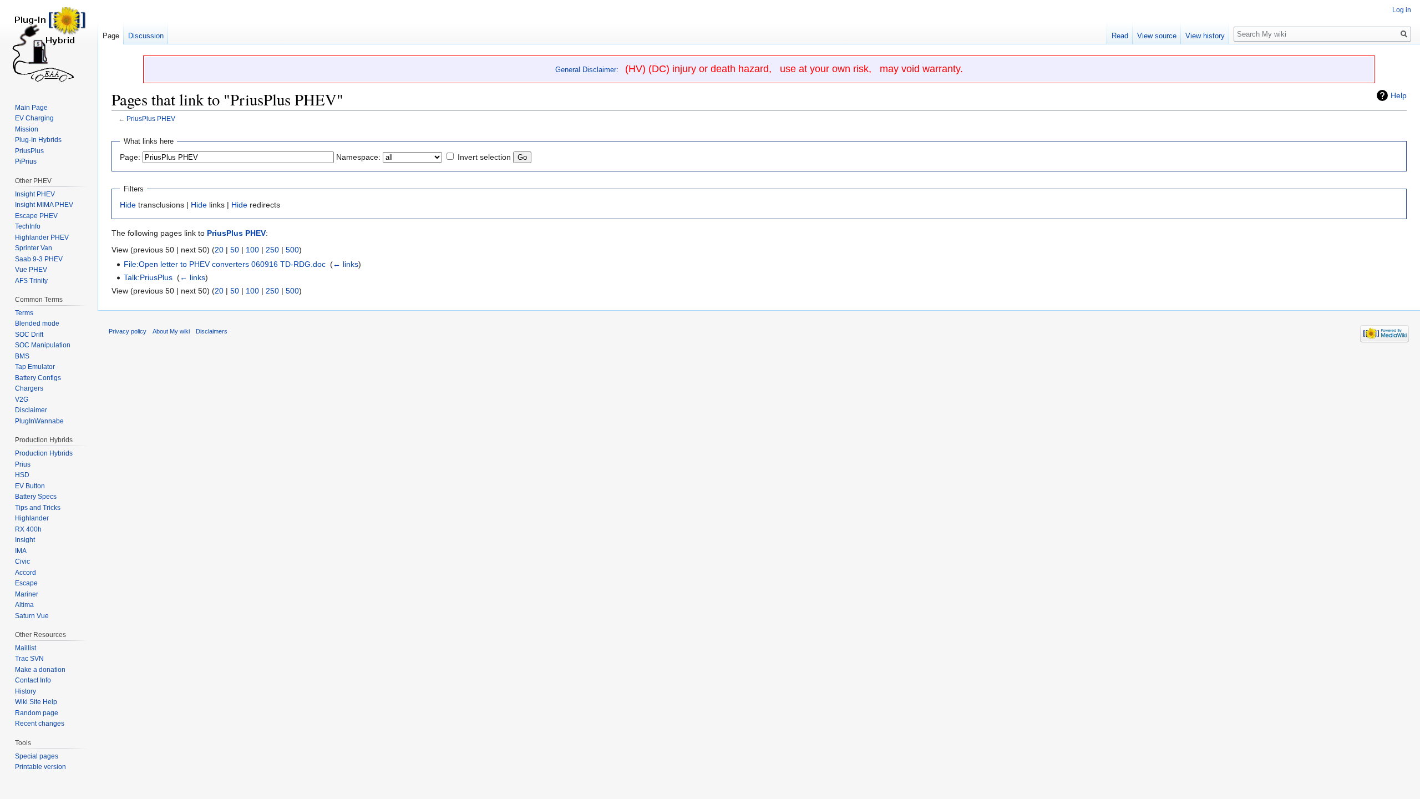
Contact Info (33, 680)
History (25, 691)
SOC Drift (29, 334)
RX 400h (28, 529)
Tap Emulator (35, 367)
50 (234, 249)
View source (1156, 36)
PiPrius (26, 161)
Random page (36, 713)
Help (1399, 95)
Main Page (31, 108)
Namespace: (358, 157)
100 (252, 249)
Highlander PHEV (42, 237)
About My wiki (171, 331)
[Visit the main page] (48, 44)
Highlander (32, 518)
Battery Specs (36, 496)
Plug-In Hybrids (38, 140)
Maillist (25, 648)
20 (219, 249)
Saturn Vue (32, 616)
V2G (21, 399)
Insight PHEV (35, 194)
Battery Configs (38, 378)
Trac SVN (29, 659)
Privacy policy (127, 331)
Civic (22, 561)
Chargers (29, 388)
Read (1120, 36)
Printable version (40, 767)
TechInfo (27, 226)
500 (292, 249)
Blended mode (37, 323)
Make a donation (40, 670)
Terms (24, 313)
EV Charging (34, 118)
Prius (23, 464)
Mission (26, 129)
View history (1205, 36)
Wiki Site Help (36, 702)
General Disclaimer (585, 69)
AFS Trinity (31, 281)
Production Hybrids (44, 453)
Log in (1401, 10)
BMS (22, 356)
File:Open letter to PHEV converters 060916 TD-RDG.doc (225, 264)
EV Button (30, 486)
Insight (25, 540)
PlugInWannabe (39, 421)
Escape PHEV (36, 216)
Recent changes (39, 723)
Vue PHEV (31, 270)
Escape (26, 583)
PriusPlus (29, 151)
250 (272, 249)
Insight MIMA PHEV (44, 205)
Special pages (36, 756)
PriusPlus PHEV (150, 118)
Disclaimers (211, 331)
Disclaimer (31, 410)
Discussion (146, 36)
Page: (130, 157)
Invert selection (484, 157)
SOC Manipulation (42, 345)
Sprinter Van (33, 248)
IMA (21, 551)
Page (111, 36)
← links (345, 264)
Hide (128, 204)
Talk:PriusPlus (148, 277)
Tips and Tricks (37, 508)
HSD (22, 475)
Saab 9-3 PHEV (39, 259)
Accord (25, 573)
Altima (24, 605)
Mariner (26, 594)
